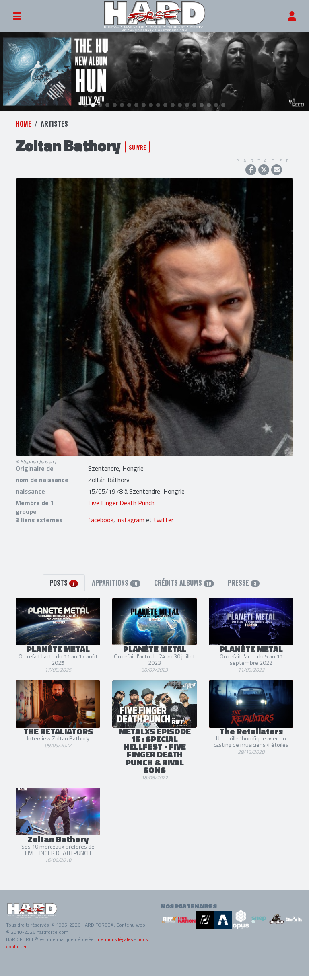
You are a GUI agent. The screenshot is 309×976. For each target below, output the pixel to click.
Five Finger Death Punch (121, 503)
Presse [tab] (242, 583)
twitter (163, 520)
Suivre (137, 147)
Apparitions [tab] (115, 583)
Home (23, 124)
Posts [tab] (62, 583)
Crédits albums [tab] (182, 583)
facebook (100, 520)
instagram (130, 520)
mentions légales (114, 939)
